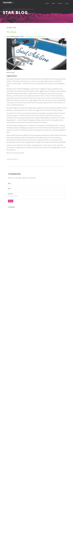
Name (9, 183)
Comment (10, 193)
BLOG (67, 3)
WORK (53, 3)
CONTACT (60, 3)
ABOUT (47, 3)
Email (9, 188)
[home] (9, 2)
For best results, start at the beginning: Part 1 (35, 36)
